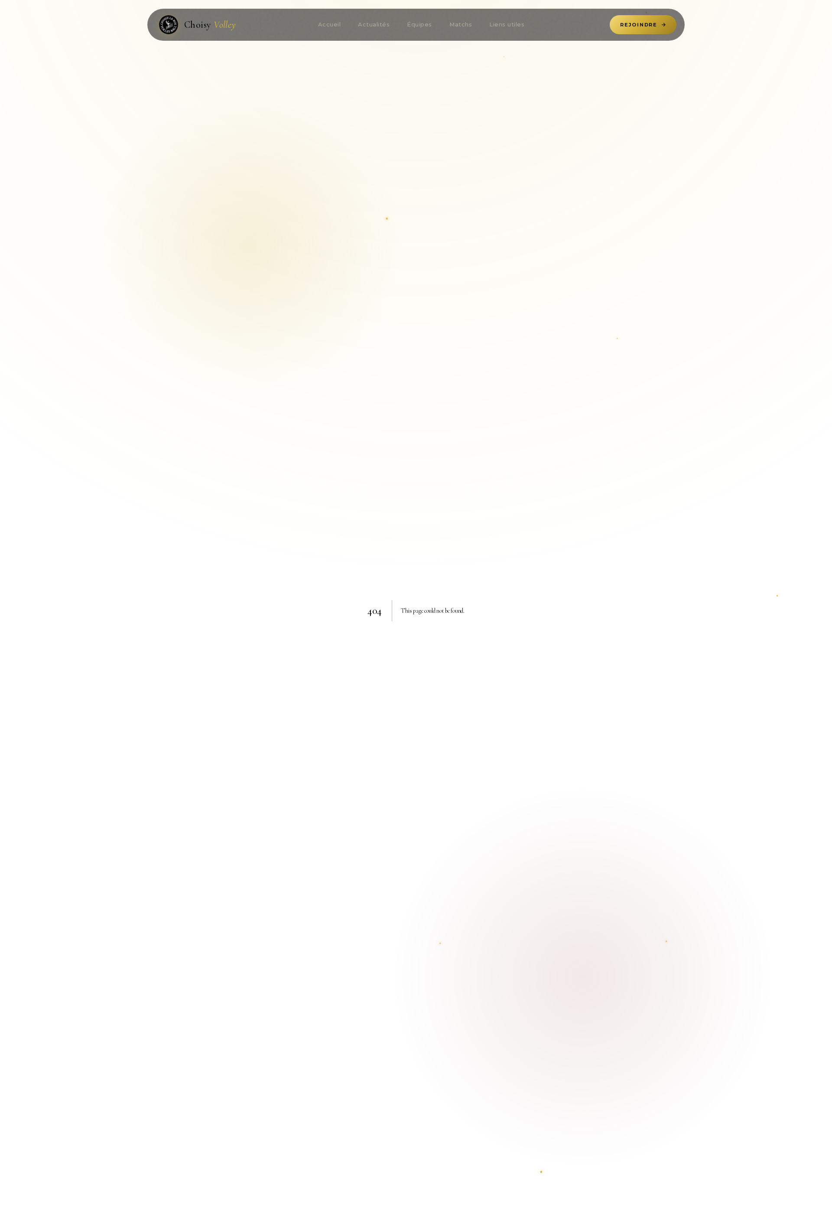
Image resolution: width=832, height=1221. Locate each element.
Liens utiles (506, 24)
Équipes (419, 24)
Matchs (460, 24)
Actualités (374, 24)
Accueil (329, 24)
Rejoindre (638, 25)
